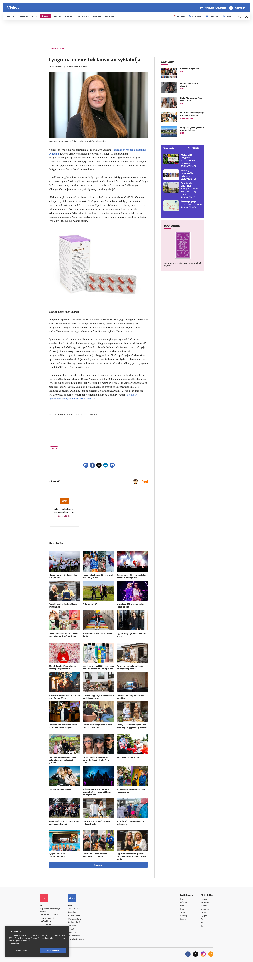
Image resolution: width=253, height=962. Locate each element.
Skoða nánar (14, 944)
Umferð (71, 929)
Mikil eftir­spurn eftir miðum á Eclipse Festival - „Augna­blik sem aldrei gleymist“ (97, 792)
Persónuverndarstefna (49, 915)
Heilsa (54, 449)
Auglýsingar (72, 912)
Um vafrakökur (74, 936)
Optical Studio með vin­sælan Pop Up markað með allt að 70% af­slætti (97, 760)
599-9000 (47, 925)
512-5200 (76, 909)
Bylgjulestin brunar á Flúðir (129, 758)
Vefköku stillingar (21, 951)
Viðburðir (205, 909)
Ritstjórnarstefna (75, 919)
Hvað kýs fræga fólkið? (190, 69)
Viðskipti (183, 903)
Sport (182, 906)
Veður (203, 913)
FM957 (204, 919)
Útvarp (183, 919)
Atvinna (204, 906)
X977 (203, 923)
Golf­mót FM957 (90, 604)
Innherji (204, 899)
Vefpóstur (72, 933)
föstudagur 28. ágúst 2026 (215, 8)
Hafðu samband (74, 916)
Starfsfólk (72, 926)
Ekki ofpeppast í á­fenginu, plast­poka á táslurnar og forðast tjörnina (63, 760)
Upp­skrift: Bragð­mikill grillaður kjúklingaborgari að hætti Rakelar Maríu (131, 856)
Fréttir (182, 899)
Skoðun (183, 913)
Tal (202, 926)
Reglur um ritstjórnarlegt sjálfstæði (50, 910)
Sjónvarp (183, 916)
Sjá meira (98, 865)
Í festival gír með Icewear (60, 790)
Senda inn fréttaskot (76, 939)
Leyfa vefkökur (53, 951)
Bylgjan (204, 916)
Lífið (182, 909)
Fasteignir (205, 903)
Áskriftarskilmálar (75, 922)
